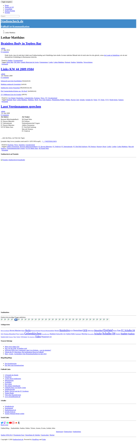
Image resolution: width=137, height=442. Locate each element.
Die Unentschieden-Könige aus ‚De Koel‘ (14, 91)
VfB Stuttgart (24, 337)
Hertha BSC (59, 334)
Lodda (51, 62)
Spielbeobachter (10, 389)
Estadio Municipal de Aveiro (30, 62)
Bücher (52, 435)
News (42, 98)
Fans (119, 330)
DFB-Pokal (91, 330)
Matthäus (31, 100)
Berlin (28, 330)
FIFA (2, 334)
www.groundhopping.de (12, 396)
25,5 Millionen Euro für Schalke (11, 94)
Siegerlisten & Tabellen (32, 435)
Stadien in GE (9, 7)
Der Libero (8, 384)
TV (46, 98)
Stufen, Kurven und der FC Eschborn (17, 391)
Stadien (10, 60)
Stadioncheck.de (12, 21)
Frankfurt (21, 334)
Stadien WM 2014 (6, 435)
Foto (17, 334)
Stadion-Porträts (10, 11)
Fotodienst (8, 377)
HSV (64, 334)
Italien (68, 334)
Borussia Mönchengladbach (29, 146)
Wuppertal (45, 337)
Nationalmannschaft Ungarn (16, 148)
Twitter (18, 337)
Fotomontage (44, 62)
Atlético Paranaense (13, 146)
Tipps (14, 337)
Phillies (67, 100)
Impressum (59, 431)
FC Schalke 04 (128, 330)
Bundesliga (19, 98)
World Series (113, 100)
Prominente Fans (19, 435)
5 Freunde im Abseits (11, 375)
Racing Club (75, 100)
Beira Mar (10, 62)
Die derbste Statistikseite (12, 386)
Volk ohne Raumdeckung (13, 395)
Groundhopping (45, 334)
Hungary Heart (101, 146)
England (108, 330)
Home (7, 5)
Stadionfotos (77, 431)
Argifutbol (8, 382)
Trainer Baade (9, 393)
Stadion (73, 62)
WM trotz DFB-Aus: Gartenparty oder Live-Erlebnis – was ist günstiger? (28, 350)
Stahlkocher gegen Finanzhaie (10, 88)
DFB (85, 330)
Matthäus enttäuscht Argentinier (11, 84)
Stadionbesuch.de (10, 410)
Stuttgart (11, 336)
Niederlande (78, 334)
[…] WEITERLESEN (49, 141)
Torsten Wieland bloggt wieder (14, 413)
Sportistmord (9, 408)
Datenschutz (68, 431)
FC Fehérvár (57, 146)
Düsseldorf (98, 330)
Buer (14, 100)
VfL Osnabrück (31, 336)
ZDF (50, 337)
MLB (36, 100)
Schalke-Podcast (10, 412)
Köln (73, 334)
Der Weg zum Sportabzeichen (14, 365)
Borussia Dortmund (36, 330)
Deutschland (78, 330)
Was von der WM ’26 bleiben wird (16, 348)
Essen (115, 330)
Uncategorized (18, 60)
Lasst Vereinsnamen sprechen (21, 106)
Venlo (95, 100)
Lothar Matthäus (59, 62)
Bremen (57, 330)
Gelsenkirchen (28, 98)
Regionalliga (91, 334)
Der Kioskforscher (11, 363)
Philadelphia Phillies (58, 100)
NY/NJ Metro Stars (32, 148)
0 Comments (5, 52)
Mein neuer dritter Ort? (12, 346)
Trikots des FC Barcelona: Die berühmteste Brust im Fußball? (24, 352)
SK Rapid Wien (44, 148)
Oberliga (84, 334)
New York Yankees (45, 100)
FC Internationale (66, 146)
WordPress (35, 439)
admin (3, 48)
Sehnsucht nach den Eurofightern (11, 81)
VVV (107, 100)
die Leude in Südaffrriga (112, 55)
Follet (44, 439)
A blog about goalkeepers (13, 378)
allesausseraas (9, 380)
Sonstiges (22, 145)
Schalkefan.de (9, 406)
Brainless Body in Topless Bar (21, 43)
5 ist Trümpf (12, 98)
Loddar (114, 146)
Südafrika (80, 62)
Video (38, 336)
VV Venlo (101, 100)
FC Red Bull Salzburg (80, 146)
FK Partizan (92, 146)
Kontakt (7, 12)
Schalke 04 (89, 100)
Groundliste (8, 9)
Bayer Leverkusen (5, 330)
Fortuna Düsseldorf (10, 334)
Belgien (23, 330)
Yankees (121, 100)
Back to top (4, 425)
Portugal (67, 62)
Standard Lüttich (5, 337)
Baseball (9, 100)
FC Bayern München (45, 146)
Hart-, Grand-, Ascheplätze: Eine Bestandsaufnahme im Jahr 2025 (26, 354)
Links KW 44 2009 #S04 (17, 69)
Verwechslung (87, 62)
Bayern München (15, 330)
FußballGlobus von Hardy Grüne (15, 387)
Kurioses (37, 98)
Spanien (118, 334)
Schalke (82, 100)
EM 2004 (17, 62)
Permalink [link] (5, 64)
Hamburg (53, 334)
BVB (71, 330)
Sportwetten (45, 435)
